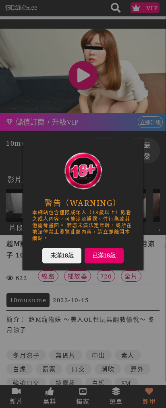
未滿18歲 (62, 255)
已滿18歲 (104, 255)
